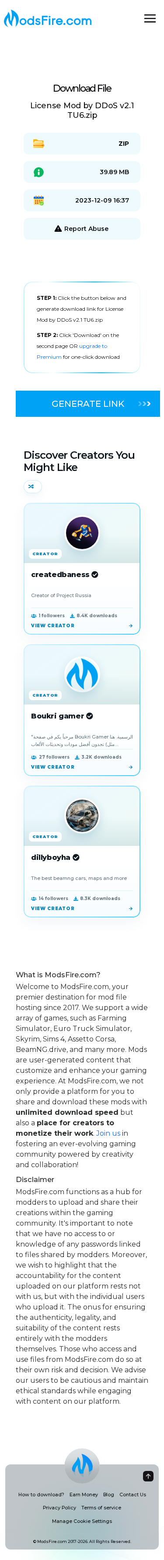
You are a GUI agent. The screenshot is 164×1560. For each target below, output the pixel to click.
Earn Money (84, 1495)
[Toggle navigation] (150, 18)
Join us (108, 1133)
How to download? (41, 1495)
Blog (108, 1495)
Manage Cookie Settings (82, 1521)
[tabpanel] (82, 327)
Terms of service (101, 1508)
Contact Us (132, 1495)
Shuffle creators (33, 486)
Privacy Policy (59, 1508)
